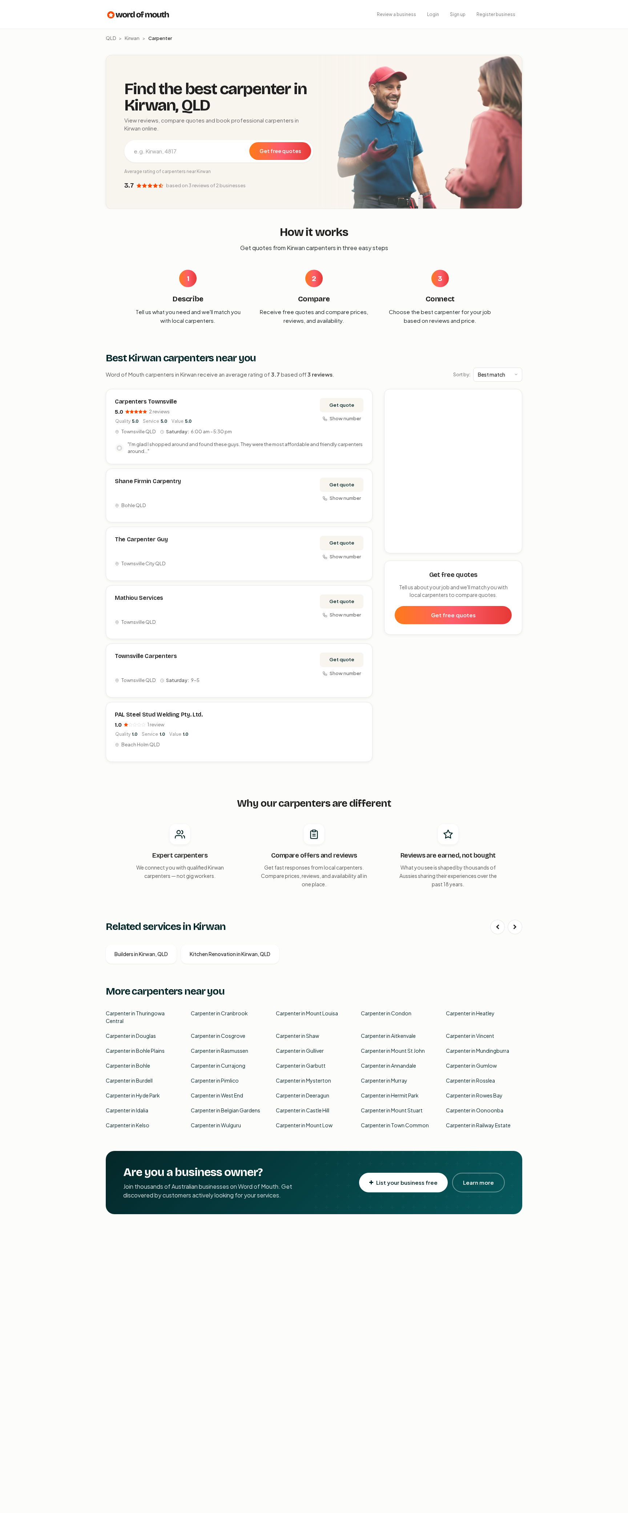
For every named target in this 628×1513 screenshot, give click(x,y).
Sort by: (461, 374)
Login (433, 14)
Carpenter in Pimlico (215, 1080)
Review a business (396, 14)
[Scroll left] (497, 927)
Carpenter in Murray (384, 1080)
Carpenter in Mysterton (303, 1080)
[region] (453, 471)
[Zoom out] (512, 409)
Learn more (478, 1182)
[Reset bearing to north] (512, 419)
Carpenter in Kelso (127, 1125)
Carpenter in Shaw (297, 1035)
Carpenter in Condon (386, 1013)
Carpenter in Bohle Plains (135, 1050)
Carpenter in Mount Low (304, 1125)
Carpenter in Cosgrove (218, 1035)
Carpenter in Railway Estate (478, 1125)
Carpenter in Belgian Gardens (225, 1110)
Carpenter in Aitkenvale (388, 1035)
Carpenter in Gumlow (471, 1065)
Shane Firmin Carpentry (148, 481)
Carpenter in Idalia (127, 1110)
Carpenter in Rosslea (470, 1080)
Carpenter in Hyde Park (133, 1095)
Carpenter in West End (217, 1095)
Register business (495, 14)
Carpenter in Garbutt (301, 1065)
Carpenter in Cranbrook (219, 1013)
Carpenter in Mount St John (393, 1050)
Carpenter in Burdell (129, 1080)
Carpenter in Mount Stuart (392, 1110)
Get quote (341, 405)
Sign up (458, 14)
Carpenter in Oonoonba (474, 1110)
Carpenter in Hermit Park (390, 1095)
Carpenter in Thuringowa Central (135, 1017)
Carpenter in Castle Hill (302, 1110)
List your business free (407, 1182)
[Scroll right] (515, 927)
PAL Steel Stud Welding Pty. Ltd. (159, 714)
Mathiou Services (139, 597)
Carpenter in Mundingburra (477, 1050)
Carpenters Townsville (146, 401)
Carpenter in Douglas (131, 1035)
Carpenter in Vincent (470, 1035)
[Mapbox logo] (403, 546)
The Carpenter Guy (141, 539)
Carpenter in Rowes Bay (474, 1095)
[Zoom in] (512, 398)
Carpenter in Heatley (470, 1013)
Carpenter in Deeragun (302, 1095)
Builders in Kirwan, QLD (141, 954)
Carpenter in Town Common (395, 1125)
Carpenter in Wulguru (216, 1125)
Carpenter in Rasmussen (219, 1050)
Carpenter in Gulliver (300, 1050)
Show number (345, 418)
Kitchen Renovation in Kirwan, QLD (230, 954)
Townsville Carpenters (146, 656)
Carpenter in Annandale (388, 1065)
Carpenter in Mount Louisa (307, 1013)
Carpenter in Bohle (128, 1065)
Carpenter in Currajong (218, 1065)
